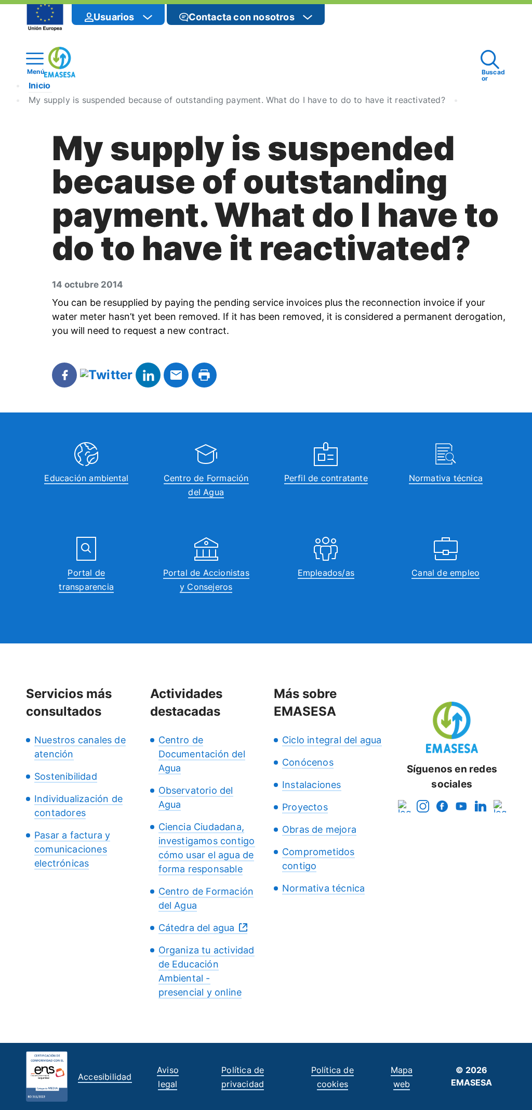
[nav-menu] (147, 17)
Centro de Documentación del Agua (201, 753)
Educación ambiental (86, 478)
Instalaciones (311, 784)
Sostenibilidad (65, 776)
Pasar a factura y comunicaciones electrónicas (72, 849)
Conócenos (308, 762)
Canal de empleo (445, 572)
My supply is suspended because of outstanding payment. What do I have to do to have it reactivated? (237, 100)
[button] (345, 17)
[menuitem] (118, 12)
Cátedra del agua (196, 927)
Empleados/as (326, 572)
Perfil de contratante (326, 478)
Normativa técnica (446, 478)
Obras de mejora (319, 829)
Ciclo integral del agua (332, 739)
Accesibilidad (105, 1077)
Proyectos (305, 807)
